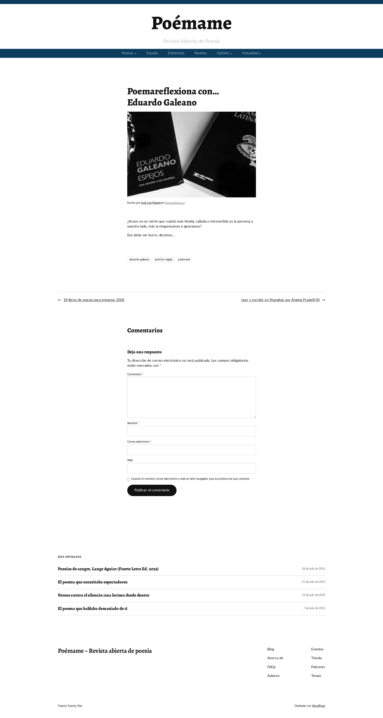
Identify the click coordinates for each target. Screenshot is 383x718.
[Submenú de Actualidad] (260, 53)
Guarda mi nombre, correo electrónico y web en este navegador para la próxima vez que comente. (190, 479)
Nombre (133, 423)
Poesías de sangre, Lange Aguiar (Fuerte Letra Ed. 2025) (108, 568)
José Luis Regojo (151, 203)
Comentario (135, 374)
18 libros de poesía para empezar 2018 (93, 300)
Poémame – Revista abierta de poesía (105, 650)
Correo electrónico (139, 441)
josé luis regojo (164, 259)
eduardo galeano (139, 259)
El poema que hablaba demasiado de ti (92, 608)
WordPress (318, 706)
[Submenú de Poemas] (135, 53)
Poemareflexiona (175, 203)
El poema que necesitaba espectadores (92, 582)
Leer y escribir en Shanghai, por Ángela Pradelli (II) (280, 300)
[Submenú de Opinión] (231, 53)
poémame (184, 259)
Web (130, 460)
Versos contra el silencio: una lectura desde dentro (103, 595)
